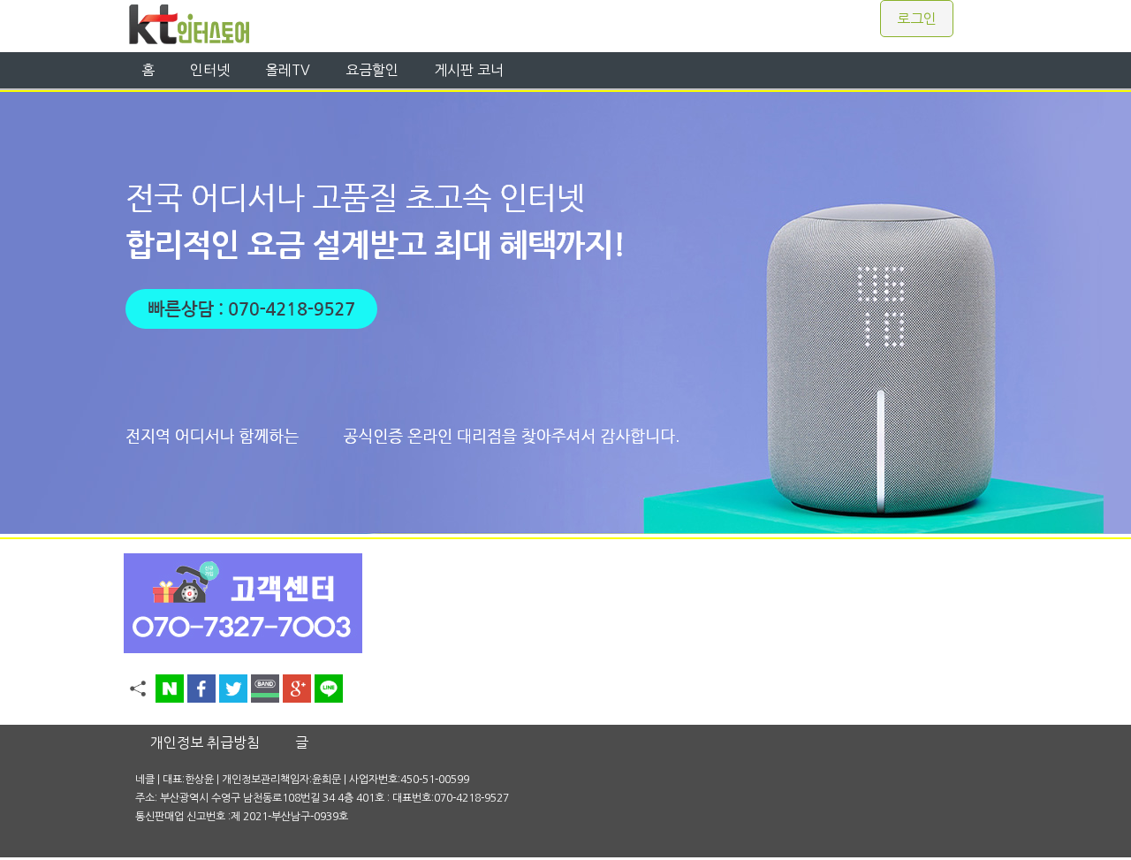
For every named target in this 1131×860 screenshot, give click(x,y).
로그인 (917, 18)
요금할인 (372, 70)
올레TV (287, 70)
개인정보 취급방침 (205, 742)
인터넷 (210, 70)
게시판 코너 (469, 70)
